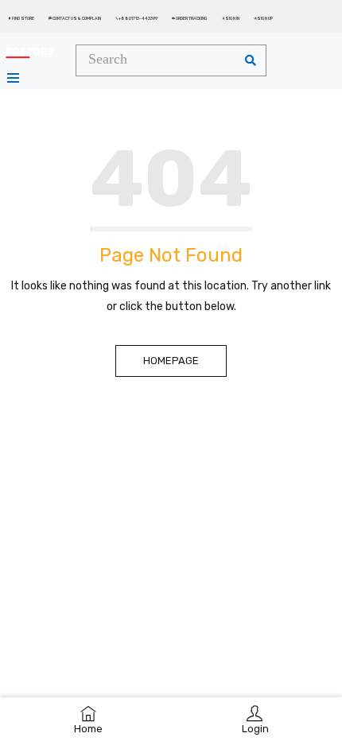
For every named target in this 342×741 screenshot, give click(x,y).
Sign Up (263, 18)
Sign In (230, 18)
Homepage (171, 361)
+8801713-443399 (136, 18)
